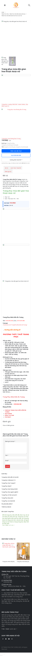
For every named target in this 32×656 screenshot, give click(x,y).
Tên (6, 455)
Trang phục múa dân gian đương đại (10, 145)
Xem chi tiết (12, 545)
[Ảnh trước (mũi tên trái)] (0, 655)
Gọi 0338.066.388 (16, 155)
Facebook (3, 639)
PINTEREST (8, 417)
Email (7, 460)
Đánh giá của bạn (10, 441)
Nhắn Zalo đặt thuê (16, 151)
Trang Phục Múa (10, 143)
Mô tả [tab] (6, 168)
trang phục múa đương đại (22, 147)
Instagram (12, 639)
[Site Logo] (16, 5)
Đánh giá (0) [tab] (8, 171)
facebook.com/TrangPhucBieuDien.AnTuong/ (15, 325)
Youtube (9, 639)
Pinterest (6, 639)
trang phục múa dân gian (9, 147)
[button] (5, 5)
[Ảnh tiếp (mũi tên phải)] (1, 655)
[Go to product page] (8, 551)
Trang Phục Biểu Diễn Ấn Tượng (14, 397)
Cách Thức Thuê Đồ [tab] (16, 168)
